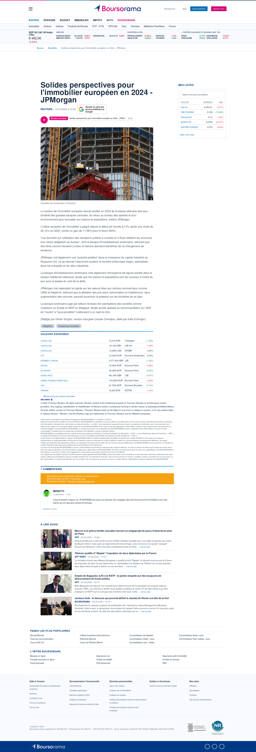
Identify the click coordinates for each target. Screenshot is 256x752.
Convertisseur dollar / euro (141, 638)
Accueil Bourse (37, 635)
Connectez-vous (78, 478)
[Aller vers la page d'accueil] (127, 9)
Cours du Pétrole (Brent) (91, 642)
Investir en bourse (171, 659)
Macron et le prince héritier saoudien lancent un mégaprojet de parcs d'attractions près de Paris (123, 532)
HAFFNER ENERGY (189, 127)
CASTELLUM (46, 340)
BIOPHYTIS (186, 122)
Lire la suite (145, 546)
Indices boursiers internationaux (95, 635)
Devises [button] (135, 26)
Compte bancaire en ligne (42, 659)
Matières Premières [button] (154, 26)
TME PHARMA (187, 112)
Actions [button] (47, 26)
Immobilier (82, 20)
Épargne (49, 20)
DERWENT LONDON (49, 360)
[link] (32, 693)
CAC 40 (184, 107)
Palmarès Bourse (88, 638)
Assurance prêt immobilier (175, 655)
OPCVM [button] (112, 26)
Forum (172, 26)
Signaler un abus (50, 509)
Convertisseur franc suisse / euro (194, 638)
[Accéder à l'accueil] (31, 47)
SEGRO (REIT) (47, 375)
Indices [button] (59, 26)
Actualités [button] (34, 26)
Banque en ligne (37, 655)
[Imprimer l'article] (33, 110)
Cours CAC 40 (37, 642)
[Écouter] (44, 119)
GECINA (44, 365)
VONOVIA (44, 390)
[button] (30, 9)
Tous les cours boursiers (41, 638)
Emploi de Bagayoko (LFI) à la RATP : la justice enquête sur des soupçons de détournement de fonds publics (118, 577)
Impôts (97, 20)
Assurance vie (103, 655)
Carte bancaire (37, 663)
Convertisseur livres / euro (191, 635)
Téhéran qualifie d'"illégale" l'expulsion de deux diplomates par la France (115, 553)
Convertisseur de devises (141, 635)
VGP (42, 385)
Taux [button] (124, 26)
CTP (42, 355)
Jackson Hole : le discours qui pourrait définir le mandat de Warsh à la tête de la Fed (122, 598)
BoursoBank (126, 20)
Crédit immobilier (104, 659)
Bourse (34, 20)
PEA (165, 663)
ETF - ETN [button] (98, 26)
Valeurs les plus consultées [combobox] (195, 94)
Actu (110, 20)
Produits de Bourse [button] (78, 26)
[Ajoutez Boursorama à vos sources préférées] (92, 109)
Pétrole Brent (186, 117)
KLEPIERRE (46, 370)
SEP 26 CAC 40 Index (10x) (41, 33)
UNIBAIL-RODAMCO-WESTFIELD (54, 380)
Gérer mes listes (187, 134)
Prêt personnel (103, 663)
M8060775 (58, 491)
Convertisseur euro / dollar (141, 642)
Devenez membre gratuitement (81, 481)
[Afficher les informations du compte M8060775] (46, 493)
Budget (65, 20)
